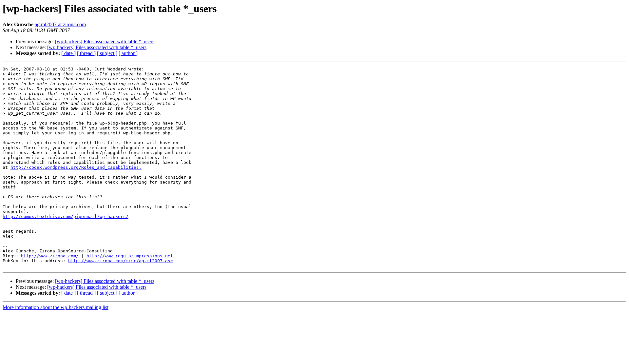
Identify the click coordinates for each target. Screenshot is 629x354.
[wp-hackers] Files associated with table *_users (104, 41)
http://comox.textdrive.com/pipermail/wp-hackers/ (65, 216)
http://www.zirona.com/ (50, 255)
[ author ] (128, 53)
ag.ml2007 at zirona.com (60, 24)
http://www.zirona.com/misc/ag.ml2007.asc (120, 260)
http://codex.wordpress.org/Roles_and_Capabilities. (76, 167)
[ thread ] (86, 53)
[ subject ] (107, 53)
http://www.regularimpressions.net (129, 255)
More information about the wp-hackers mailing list (55, 307)
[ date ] (68, 53)
